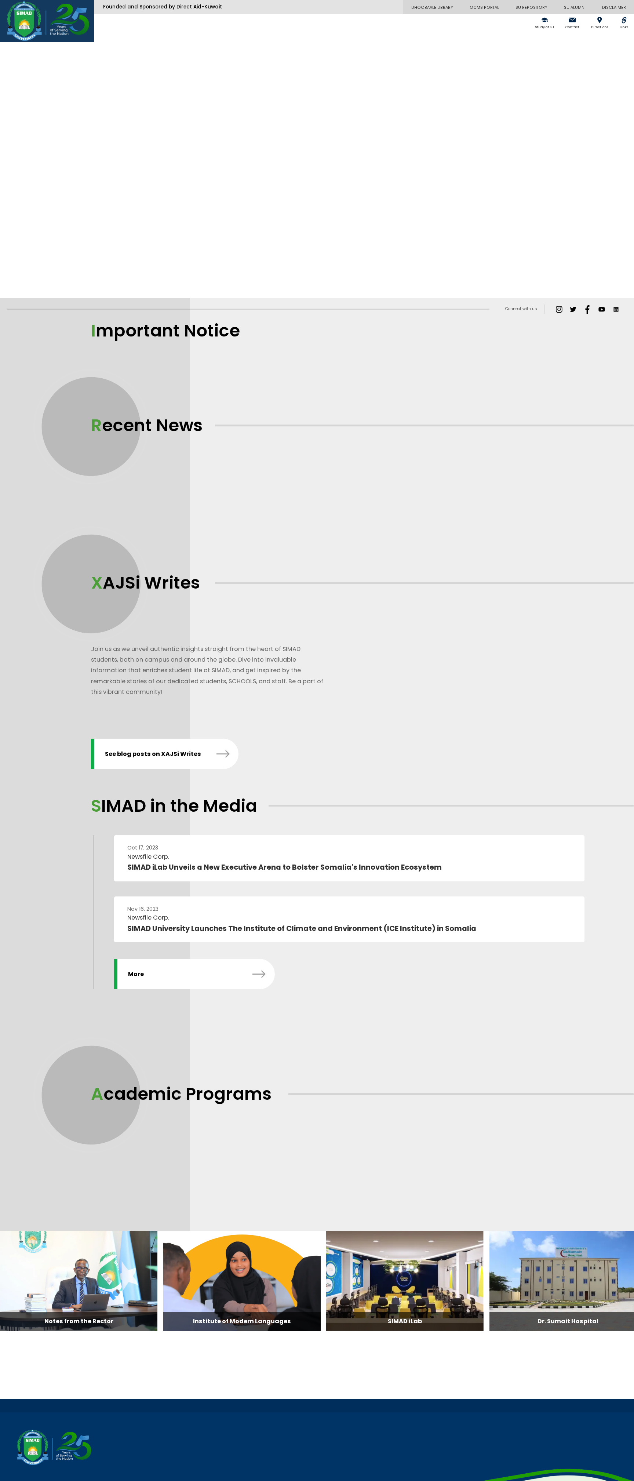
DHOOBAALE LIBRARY (432, 7)
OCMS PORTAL (484, 7)
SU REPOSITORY (531, 7)
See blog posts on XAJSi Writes (153, 754)
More (136, 974)
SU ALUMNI (575, 7)
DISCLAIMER (614, 7)
